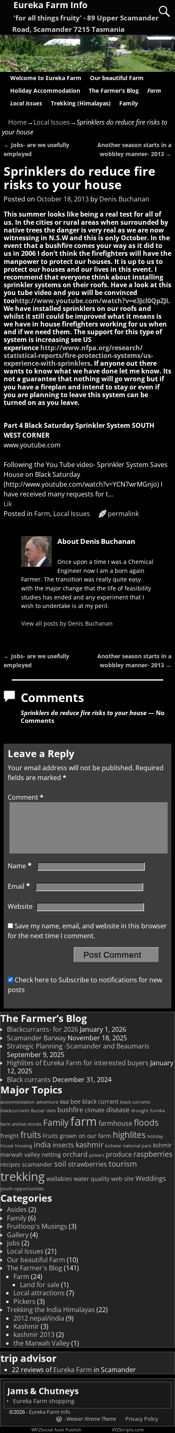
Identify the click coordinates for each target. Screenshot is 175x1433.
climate (95, 1110)
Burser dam (43, 1110)
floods (146, 1122)
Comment (26, 797)
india (42, 1144)
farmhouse (115, 1123)
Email (19, 886)
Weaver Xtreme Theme (91, 1418)
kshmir (162, 1145)
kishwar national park (128, 1146)
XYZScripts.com (128, 1429)
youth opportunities (22, 1189)
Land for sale (39, 1284)
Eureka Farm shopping (43, 1401)
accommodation (17, 1102)
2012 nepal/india (38, 1318)
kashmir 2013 (34, 1334)
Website (20, 906)
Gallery (17, 1234)
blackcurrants (14, 1110)
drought (140, 1110)
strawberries (87, 1164)
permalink (123, 513)
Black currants (29, 1079)
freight (9, 1136)
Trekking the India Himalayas (51, 1309)
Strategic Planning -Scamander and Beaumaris (78, 1046)
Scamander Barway (36, 1037)
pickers (96, 1155)
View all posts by (67, 623)
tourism (123, 1163)
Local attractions (39, 1292)
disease (117, 1109)
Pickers (24, 1301)
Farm (154, 90)
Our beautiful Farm (117, 78)
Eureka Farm (72, 1369)
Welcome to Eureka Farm (45, 78)
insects (63, 1144)
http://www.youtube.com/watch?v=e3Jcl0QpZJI (91, 300)
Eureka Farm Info (49, 1411)
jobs (13, 1243)
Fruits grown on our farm (77, 1136)
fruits (30, 1134)
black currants (135, 1102)
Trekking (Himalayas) (81, 103)
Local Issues (26, 103)
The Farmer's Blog (34, 1267)
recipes (10, 1164)
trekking (22, 1176)
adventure (47, 1102)
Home (17, 122)
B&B (64, 1102)
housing (23, 1146)
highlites (129, 1134)
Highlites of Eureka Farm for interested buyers (78, 1062)
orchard (75, 1154)
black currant (100, 1101)
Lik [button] (8, 503)
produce (119, 1154)
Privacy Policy (141, 1418)
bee (75, 1101)
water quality (91, 1179)
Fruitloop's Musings (37, 1226)
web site (122, 1179)
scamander (37, 1164)
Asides (17, 1209)
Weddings (151, 1178)
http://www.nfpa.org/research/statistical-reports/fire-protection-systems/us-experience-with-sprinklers (78, 355)
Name (20, 865)
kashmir (89, 1144)
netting (51, 1154)
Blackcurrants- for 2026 (42, 1029)
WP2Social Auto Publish (56, 1429)
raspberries (153, 1154)
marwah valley (20, 1154)
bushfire (70, 1109)
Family (128, 103)
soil (60, 1164)
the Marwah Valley (41, 1343)
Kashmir (26, 1326)
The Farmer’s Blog (114, 90)
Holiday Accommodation (45, 90)
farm (83, 1121)
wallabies (59, 1179)
